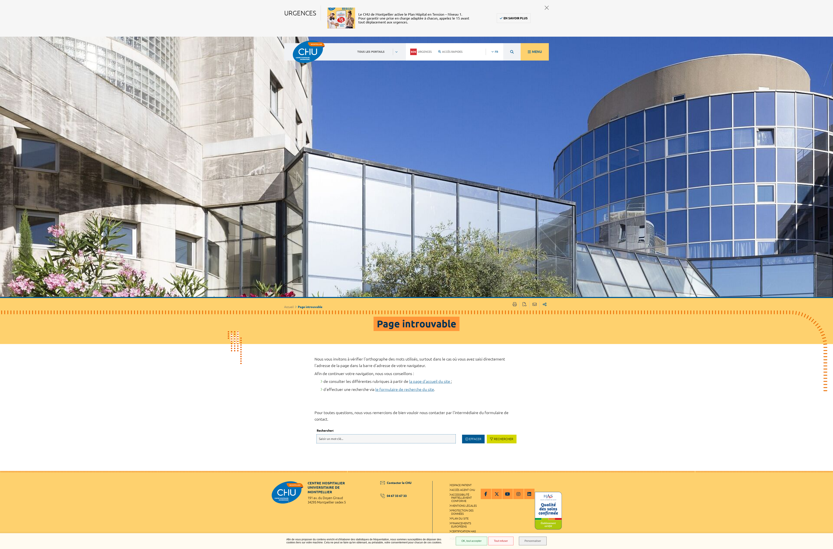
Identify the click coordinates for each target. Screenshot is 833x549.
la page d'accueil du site (430, 381)
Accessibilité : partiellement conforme (461, 498)
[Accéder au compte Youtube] (507, 494)
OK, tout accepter (471, 540)
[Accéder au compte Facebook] (486, 494)
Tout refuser (501, 540)
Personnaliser (533, 540)
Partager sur (544, 304)
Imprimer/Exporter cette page (515, 304)
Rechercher (503, 439)
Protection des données (462, 512)
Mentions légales (464, 505)
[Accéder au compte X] (497, 494)
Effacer (475, 439)
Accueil (289, 307)
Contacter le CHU (399, 483)
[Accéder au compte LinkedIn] (529, 494)
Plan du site (460, 518)
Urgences (425, 51)
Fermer (547, 7)
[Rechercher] (512, 52)
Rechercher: (325, 430)
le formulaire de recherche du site (404, 389)
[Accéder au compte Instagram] (518, 494)
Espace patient (461, 485)
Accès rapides (452, 51)
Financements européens (461, 525)
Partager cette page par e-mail (534, 304)
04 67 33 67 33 (397, 496)
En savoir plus (515, 18)
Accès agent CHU (463, 489)
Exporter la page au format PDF (525, 304)
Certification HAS (463, 531)
